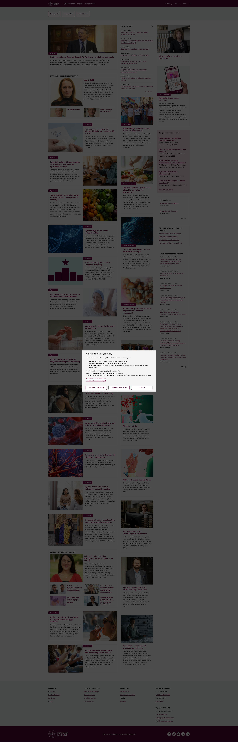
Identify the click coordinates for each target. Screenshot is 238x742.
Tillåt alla (142, 388)
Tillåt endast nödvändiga (96, 388)
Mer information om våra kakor (96, 379)
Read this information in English (96, 381)
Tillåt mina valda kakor (119, 388)
